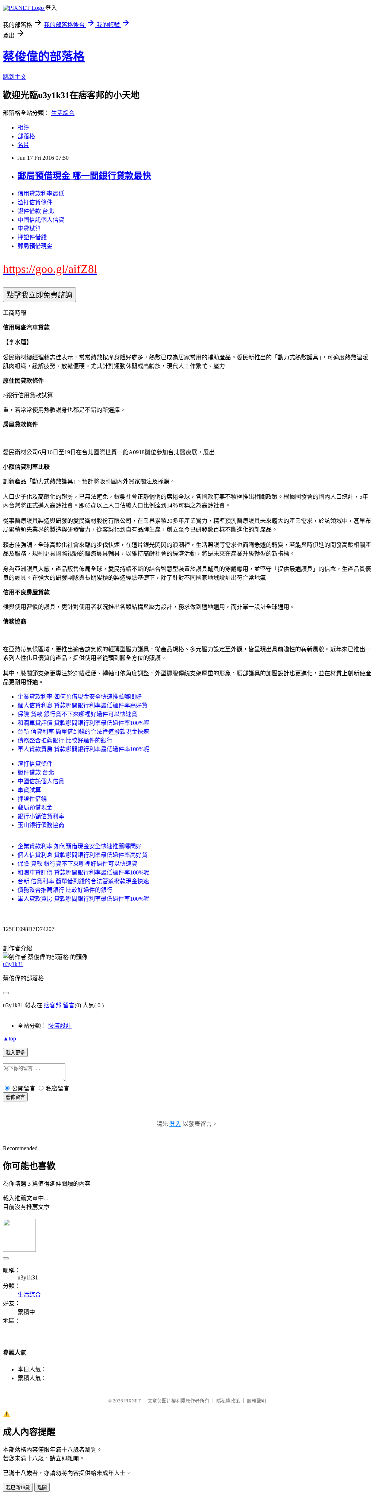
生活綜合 (63, 113)
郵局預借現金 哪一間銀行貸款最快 (84, 176)
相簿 (23, 127)
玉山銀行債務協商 (41, 825)
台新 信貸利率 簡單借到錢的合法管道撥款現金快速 (83, 732)
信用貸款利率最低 (41, 193)
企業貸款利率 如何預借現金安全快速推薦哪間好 (80, 697)
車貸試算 (29, 228)
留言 (69, 1005)
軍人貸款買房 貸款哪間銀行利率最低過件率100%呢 (83, 749)
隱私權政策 (228, 1400)
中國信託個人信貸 (41, 220)
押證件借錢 (32, 237)
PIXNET (132, 1400)
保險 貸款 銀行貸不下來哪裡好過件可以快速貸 (77, 714)
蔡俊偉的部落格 (44, 56)
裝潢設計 (60, 1026)
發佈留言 (15, 1097)
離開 (42, 1487)
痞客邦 (52, 1005)
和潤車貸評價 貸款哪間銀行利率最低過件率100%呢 (83, 723)
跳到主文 (14, 77)
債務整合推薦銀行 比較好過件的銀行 (65, 740)
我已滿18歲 (18, 1487)
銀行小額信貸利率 (41, 816)
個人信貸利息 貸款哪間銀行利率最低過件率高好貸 (83, 705)
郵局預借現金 (35, 246)
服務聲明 (256, 1400)
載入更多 (15, 1052)
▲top (9, 1038)
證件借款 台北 (36, 211)
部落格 (26, 136)
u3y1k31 (13, 964)
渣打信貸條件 (35, 202)
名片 (23, 145)
